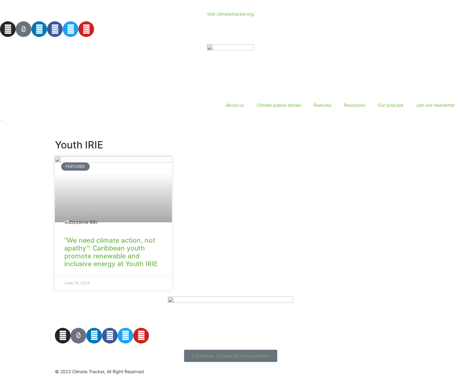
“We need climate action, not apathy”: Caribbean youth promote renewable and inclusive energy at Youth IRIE (111, 252)
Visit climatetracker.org (230, 14)
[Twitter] (70, 29)
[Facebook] (55, 29)
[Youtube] (86, 29)
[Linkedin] (39, 29)
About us (235, 105)
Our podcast (390, 105)
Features (322, 105)
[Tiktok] (23, 29)
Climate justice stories (279, 105)
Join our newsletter (435, 105)
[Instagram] (8, 29)
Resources (354, 105)
